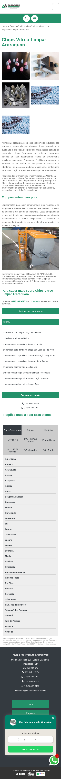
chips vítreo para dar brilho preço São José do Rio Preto (28, 350)
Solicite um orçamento (31, 311)
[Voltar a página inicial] (11, 6)
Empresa (30, 713)
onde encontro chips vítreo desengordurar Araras (25, 361)
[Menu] (55, 7)
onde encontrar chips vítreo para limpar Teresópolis (27, 373)
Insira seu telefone (30, 733)
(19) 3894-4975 (19, 301)
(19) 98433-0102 (31, 408)
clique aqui (35, 301)
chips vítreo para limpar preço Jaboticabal (22, 332)
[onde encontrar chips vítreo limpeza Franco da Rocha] (45, 95)
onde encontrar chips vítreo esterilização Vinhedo (25, 378)
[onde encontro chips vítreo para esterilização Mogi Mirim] (16, 95)
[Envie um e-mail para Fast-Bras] (34, 18)
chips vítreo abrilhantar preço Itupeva (20, 367)
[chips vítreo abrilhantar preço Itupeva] (45, 66)
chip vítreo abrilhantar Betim (16, 338)
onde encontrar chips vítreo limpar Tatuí (21, 384)
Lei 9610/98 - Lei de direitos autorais (41, 644)
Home (30, 704)
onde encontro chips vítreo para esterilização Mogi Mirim (29, 355)
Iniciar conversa (30, 749)
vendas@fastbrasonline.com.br (31, 691)
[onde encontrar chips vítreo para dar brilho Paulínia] (16, 125)
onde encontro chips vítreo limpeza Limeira (23, 344)
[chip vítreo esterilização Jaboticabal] (16, 66)
